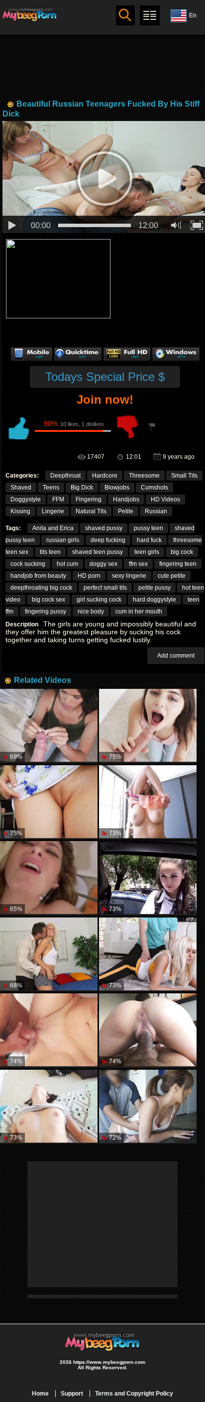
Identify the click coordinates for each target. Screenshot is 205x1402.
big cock (182, 552)
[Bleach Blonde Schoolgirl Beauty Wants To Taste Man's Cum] (49, 954)
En (193, 15)
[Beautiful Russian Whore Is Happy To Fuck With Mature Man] (49, 802)
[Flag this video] (152, 427)
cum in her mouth (138, 611)
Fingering (89, 499)
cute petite (172, 575)
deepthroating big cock (41, 587)
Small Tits (184, 475)
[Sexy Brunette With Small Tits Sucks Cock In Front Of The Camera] (148, 726)
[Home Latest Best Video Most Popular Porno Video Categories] (149, 15)
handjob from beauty (38, 575)
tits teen (50, 552)
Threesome (144, 475)
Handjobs (126, 499)
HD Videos (165, 499)
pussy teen (148, 528)
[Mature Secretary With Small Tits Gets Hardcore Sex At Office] (148, 802)
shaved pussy (103, 528)
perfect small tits (105, 587)
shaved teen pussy (97, 552)
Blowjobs (116, 487)
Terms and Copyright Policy (134, 1393)
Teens (51, 487)
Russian (156, 511)
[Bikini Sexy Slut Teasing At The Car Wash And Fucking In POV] (49, 878)
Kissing (20, 511)
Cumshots (154, 487)
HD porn (89, 575)
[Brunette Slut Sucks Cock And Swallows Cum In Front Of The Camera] (148, 1030)
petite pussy (154, 587)
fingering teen (178, 563)
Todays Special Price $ (105, 376)
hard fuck (149, 540)
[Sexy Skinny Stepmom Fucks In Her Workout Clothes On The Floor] (148, 954)
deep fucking (108, 540)
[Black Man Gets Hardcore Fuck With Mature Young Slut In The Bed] (49, 1107)
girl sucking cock (99, 599)
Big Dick (82, 487)
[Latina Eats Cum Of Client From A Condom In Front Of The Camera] (49, 726)
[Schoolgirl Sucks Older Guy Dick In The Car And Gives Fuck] (148, 878)
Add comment (176, 655)
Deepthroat (65, 475)
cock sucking (27, 563)
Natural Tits (91, 511)
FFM (58, 499)
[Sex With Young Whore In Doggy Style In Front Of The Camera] (148, 1107)
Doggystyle (25, 499)
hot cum (67, 563)
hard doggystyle (154, 599)
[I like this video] (17, 427)
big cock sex (48, 599)
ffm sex (138, 563)
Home (40, 1393)
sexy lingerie (129, 575)
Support (72, 1393)
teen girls (146, 552)
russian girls (62, 540)
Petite (125, 511)
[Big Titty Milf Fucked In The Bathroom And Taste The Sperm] (49, 1030)
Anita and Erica (53, 528)
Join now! (105, 399)
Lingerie (53, 511)
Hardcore (104, 475)
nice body (91, 611)
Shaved (20, 487)
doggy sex (103, 563)
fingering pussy (45, 611)
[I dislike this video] (127, 427)
